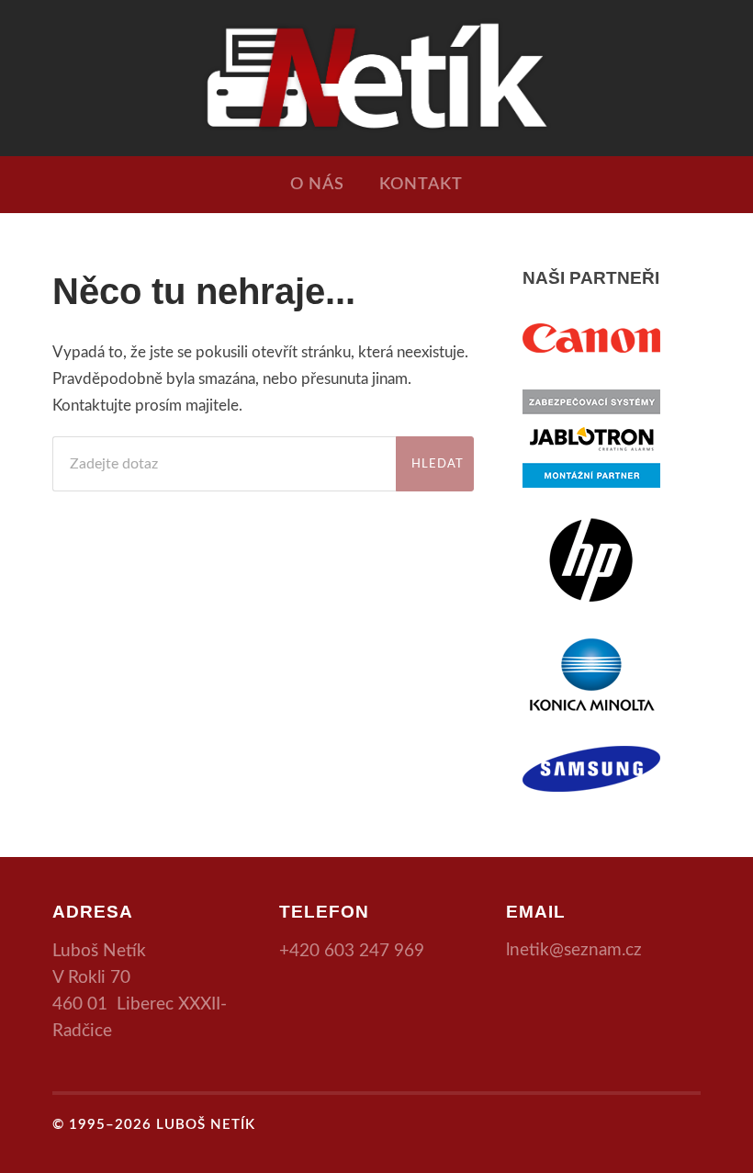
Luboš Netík (205, 1125)
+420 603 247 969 (351, 951)
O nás (317, 184)
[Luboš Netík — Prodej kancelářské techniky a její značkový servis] (376, 75)
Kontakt (421, 184)
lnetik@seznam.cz (574, 950)
